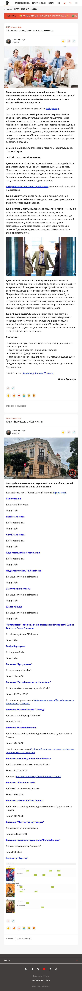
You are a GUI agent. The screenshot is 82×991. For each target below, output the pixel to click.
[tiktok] (50, 969)
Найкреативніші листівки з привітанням (27, 186)
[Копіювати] (74, 41)
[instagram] (56, 969)
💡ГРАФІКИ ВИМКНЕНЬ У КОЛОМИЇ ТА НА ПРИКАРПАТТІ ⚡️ (43, 16)
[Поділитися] (69, 41)
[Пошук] (70, 3)
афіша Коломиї (24, 939)
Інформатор (52, 108)
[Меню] (76, 3)
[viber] (38, 969)
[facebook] (26, 969)
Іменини (10, 406)
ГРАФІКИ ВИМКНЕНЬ (22, 3)
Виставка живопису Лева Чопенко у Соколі (38, 776)
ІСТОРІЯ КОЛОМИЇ (39, 3)
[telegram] (32, 969)
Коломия (10, 939)
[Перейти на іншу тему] (64, 3)
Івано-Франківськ (37, 980)
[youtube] (44, 969)
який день (21, 406)
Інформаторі (59, 492)
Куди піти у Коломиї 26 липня (38, 373)
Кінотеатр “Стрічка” (17, 857)
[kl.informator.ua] (7, 3)
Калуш (48, 980)
